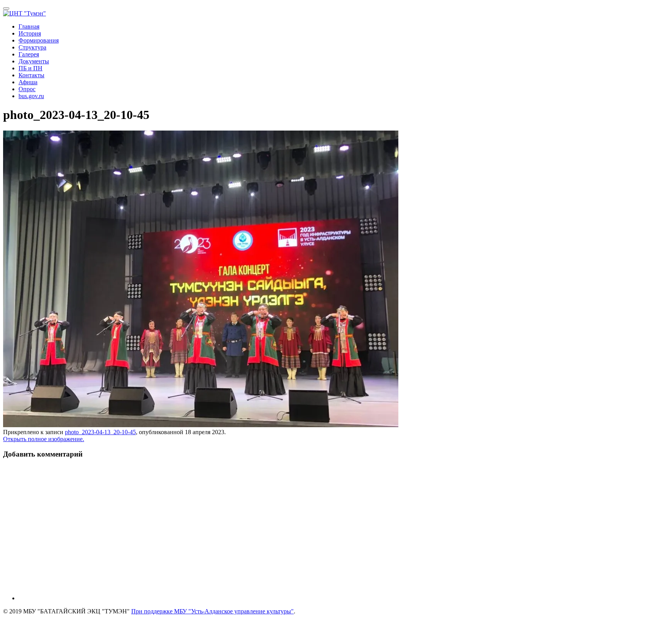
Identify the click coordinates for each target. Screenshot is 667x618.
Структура (32, 47)
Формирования (39, 40)
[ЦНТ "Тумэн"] (24, 13)
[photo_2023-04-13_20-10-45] (200, 425)
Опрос (27, 89)
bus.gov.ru (31, 96)
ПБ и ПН (30, 68)
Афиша (28, 82)
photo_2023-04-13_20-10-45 (100, 432)
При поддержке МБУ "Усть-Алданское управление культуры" (212, 611)
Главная (29, 26)
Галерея (29, 54)
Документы (34, 61)
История (30, 33)
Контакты (31, 75)
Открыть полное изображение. (43, 439)
